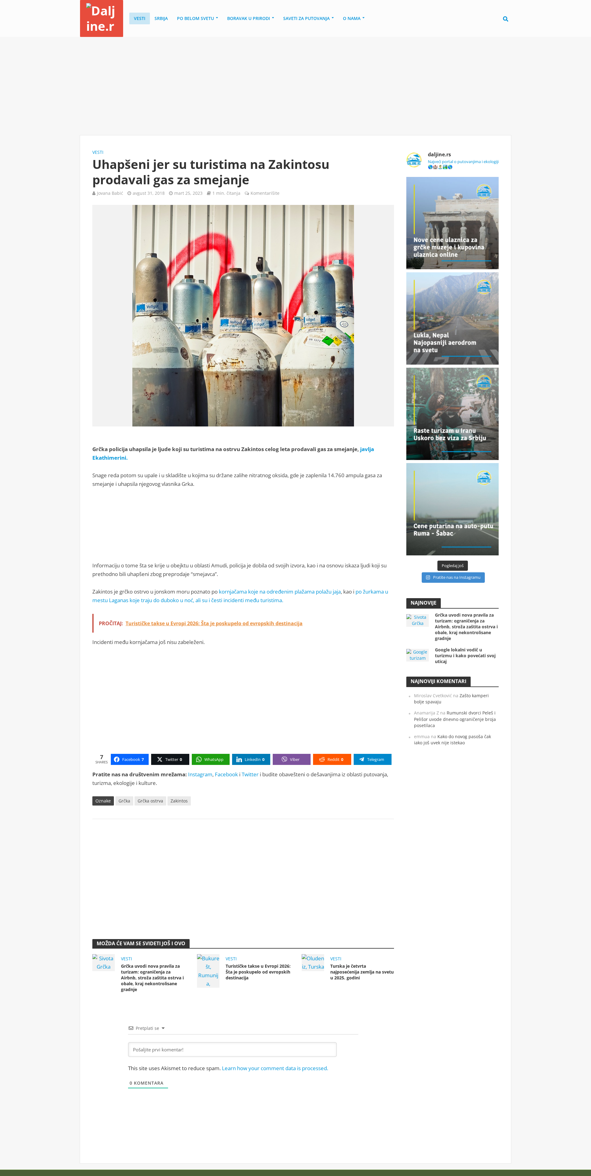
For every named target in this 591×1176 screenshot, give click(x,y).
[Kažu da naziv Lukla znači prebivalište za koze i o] (452, 318)
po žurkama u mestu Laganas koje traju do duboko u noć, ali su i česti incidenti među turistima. (240, 596)
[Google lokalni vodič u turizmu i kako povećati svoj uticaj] (417, 655)
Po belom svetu (195, 18)
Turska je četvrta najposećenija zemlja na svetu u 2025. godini (362, 972)
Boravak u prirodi (248, 18)
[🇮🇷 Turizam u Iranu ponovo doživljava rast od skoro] (452, 414)
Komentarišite (265, 193)
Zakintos (179, 801)
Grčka (124, 801)
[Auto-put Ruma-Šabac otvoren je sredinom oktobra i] (452, 509)
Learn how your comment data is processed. (275, 1068)
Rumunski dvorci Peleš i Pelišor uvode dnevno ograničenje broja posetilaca (455, 719)
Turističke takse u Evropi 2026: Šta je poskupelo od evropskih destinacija (258, 972)
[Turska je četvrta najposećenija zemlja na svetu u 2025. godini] (313, 962)
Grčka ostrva (150, 801)
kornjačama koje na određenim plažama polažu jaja (280, 591)
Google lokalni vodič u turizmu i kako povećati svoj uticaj (465, 655)
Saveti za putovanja (306, 18)
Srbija (161, 18)
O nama (351, 18)
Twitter (250, 774)
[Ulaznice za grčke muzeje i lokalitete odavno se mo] (452, 223)
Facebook (226, 774)
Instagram (200, 774)
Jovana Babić (110, 193)
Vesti (139, 18)
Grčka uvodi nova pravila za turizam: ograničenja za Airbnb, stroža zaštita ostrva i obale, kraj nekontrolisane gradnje (152, 977)
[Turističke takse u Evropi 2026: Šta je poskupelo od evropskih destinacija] (208, 970)
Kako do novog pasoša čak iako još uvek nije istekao (452, 740)
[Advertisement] (295, 86)
